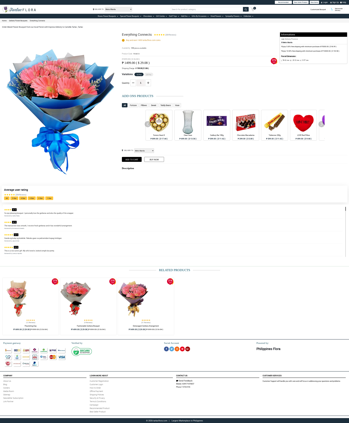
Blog (5, 384)
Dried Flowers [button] (216, 16)
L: (285, 60)
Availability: (134, 48)
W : (294, 60)
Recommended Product (100, 408)
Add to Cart (131, 159)
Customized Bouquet (318, 9)
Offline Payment (96, 391)
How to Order (95, 387)
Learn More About (99, 375)
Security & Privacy (97, 398)
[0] (252, 9)
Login (325, 2)
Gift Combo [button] (160, 16)
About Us (7, 381)
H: (304, 60)
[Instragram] (177, 349)
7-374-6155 (185, 387)
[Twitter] (171, 349)
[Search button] (246, 9)
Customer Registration (99, 381)
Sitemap (6, 394)
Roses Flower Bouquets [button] (107, 16)
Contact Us (181, 375)
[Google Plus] (187, 349)
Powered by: (262, 343)
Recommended (283, 2)
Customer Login (96, 384)
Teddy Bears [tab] (165, 105)
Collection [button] (247, 16)
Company (7, 375)
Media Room (8, 391)
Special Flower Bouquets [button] (129, 16)
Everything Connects (37, 20)
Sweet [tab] (153, 105)
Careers (6, 387)
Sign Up (335, 2)
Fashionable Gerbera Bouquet (88, 326)
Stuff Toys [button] (173, 16)
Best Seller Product (300, 2)
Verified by (76, 343)
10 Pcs (139, 74)
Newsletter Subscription (13, 398)
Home (4, 20)
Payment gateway (12, 343)
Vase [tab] (177, 105)
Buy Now (154, 159)
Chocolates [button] (147, 16)
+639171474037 (188, 384)
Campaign (94, 405)
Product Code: (131, 53)
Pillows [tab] (144, 105)
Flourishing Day (31, 326)
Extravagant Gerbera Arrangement (146, 326)
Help (344, 2)
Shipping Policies (97, 394)
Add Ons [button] (184, 16)
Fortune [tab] (133, 105)
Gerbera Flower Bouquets (18, 20)
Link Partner (8, 401)
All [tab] (125, 105)
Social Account (171, 343)
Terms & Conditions (98, 401)
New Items (314, 2)
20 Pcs (148, 74)
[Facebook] (166, 349)
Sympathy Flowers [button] (232, 16)
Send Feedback (185, 380)
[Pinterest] (182, 349)
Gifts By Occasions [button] (199, 16)
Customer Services (272, 375)
